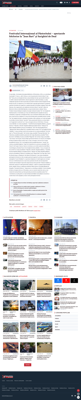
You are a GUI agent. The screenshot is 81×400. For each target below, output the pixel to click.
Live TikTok (75, 2)
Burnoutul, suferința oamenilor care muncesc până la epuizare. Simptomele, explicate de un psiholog (63, 132)
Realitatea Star (19, 388)
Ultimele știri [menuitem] (5, 6)
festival (30, 206)
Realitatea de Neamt (46, 388)
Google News (36, 210)
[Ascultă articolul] (78, 390)
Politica (54, 106)
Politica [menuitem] (20, 6)
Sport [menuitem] (42, 6)
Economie (57, 109)
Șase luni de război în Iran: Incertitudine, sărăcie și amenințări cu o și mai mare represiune (39, 253)
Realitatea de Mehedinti (24, 390)
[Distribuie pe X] (50, 86)
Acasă (12, 9)
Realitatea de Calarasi (42, 390)
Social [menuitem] (31, 6)
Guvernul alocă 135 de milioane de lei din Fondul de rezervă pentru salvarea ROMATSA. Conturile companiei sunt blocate (65, 240)
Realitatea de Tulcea (22, 85)
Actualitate (21, 9)
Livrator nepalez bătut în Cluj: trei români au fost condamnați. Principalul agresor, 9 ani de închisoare (44, 338)
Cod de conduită (29, 380)
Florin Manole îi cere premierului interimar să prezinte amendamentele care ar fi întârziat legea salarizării (67, 268)
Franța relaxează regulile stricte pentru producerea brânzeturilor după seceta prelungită (27, 316)
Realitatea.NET (4, 388)
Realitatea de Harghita (6, 390)
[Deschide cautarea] (57, 2)
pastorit (24, 206)
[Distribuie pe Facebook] (44, 86)
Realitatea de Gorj (33, 390)
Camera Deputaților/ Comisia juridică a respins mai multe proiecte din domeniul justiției (30, 191)
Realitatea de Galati (54, 388)
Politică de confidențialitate (19, 380)
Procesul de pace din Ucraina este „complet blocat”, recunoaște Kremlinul (40, 238)
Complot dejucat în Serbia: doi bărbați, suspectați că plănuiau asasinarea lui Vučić (30, 183)
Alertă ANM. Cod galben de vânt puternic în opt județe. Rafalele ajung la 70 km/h (16, 270)
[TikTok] (69, 2)
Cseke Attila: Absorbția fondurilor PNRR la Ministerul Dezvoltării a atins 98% (68, 255)
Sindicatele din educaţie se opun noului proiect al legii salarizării (63, 125)
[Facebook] (65, 2)
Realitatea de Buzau (63, 388)
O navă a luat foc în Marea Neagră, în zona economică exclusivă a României (27, 295)
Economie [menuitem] (26, 6)
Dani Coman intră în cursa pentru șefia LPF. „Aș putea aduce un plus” (27, 337)
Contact (3, 380)
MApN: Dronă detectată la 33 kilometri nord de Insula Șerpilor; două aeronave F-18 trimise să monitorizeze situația (44, 296)
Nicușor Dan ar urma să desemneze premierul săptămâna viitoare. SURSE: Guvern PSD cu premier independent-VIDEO (40, 267)
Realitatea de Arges (37, 388)
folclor (35, 206)
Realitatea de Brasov (15, 390)
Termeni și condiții (9, 380)
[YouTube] (67, 2)
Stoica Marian (32, 291)
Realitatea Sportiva (12, 388)
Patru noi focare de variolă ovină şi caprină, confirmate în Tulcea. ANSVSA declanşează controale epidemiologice (29, 187)
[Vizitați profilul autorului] (10, 86)
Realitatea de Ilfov (71, 388)
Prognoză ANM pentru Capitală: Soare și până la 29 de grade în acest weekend (10, 295)
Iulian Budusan (15, 291)
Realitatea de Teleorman (28, 388)
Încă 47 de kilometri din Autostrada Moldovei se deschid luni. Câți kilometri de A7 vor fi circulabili (10, 338)
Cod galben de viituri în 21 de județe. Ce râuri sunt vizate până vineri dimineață (44, 358)
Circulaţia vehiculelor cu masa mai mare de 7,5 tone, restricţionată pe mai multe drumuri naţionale (62, 119)
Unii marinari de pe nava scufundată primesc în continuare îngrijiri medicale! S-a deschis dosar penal (29, 194)
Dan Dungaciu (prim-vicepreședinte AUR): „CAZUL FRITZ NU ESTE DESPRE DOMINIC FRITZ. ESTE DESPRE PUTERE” (40, 260)
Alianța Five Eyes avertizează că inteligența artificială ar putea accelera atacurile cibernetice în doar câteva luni (44, 317)
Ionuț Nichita (15, 333)
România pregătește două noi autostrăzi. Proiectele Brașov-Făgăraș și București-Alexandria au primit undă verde (10, 359)
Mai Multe (28, 364)
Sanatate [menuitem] (37, 6)
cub (11, 206)
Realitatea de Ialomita (51, 390)
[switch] (61, 2)
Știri (15, 9)
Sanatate (57, 129)
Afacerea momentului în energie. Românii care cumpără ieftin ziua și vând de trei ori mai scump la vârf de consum (68, 248)
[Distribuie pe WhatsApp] (47, 86)
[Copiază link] (41, 86)
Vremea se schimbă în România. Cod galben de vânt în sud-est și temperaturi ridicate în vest (10, 317)
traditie (41, 206)
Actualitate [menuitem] (13, 6)
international (17, 206)
